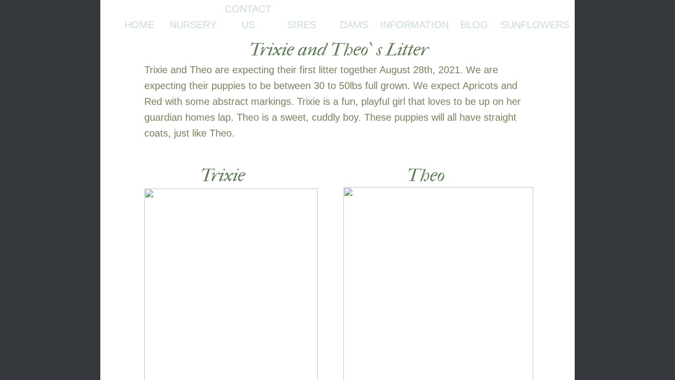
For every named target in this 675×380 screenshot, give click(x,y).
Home (139, 24)
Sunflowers (535, 24)
